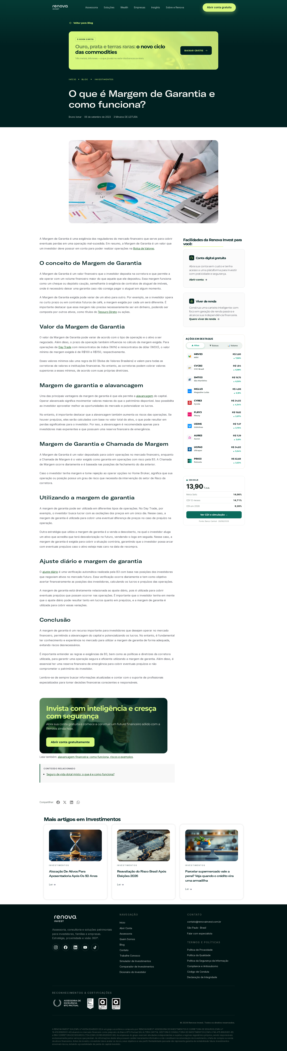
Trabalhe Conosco (130, 955)
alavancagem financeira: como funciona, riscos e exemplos (95, 757)
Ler (51, 884)
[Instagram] (55, 947)
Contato (124, 950)
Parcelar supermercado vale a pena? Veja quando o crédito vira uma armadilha (209, 875)
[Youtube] (85, 947)
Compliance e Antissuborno (202, 966)
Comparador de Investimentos (137, 966)
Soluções (109, 7)
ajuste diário (50, 572)
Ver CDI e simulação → (214, 514)
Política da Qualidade (199, 955)
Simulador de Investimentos (135, 961)
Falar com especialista (199, 933)
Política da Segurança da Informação (207, 960)
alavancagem (144, 396)
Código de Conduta (198, 971)
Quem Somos (127, 939)
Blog (85, 79)
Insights (155, 7)
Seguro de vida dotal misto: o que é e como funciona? (80, 774)
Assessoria (91, 7)
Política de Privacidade (200, 949)
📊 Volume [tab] (233, 345)
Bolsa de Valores (143, 248)
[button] (58, 802)
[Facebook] (65, 947)
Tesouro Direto (107, 312)
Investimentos (104, 79)
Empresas (139, 7)
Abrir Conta (126, 928)
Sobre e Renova (175, 7)
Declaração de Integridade (202, 977)
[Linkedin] (75, 947)
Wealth (124, 7)
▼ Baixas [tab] (214, 345)
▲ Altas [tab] (195, 345)
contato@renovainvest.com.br (204, 921)
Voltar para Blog (83, 22)
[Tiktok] (95, 947)
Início (72, 79)
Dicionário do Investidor (133, 972)
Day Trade (64, 347)
